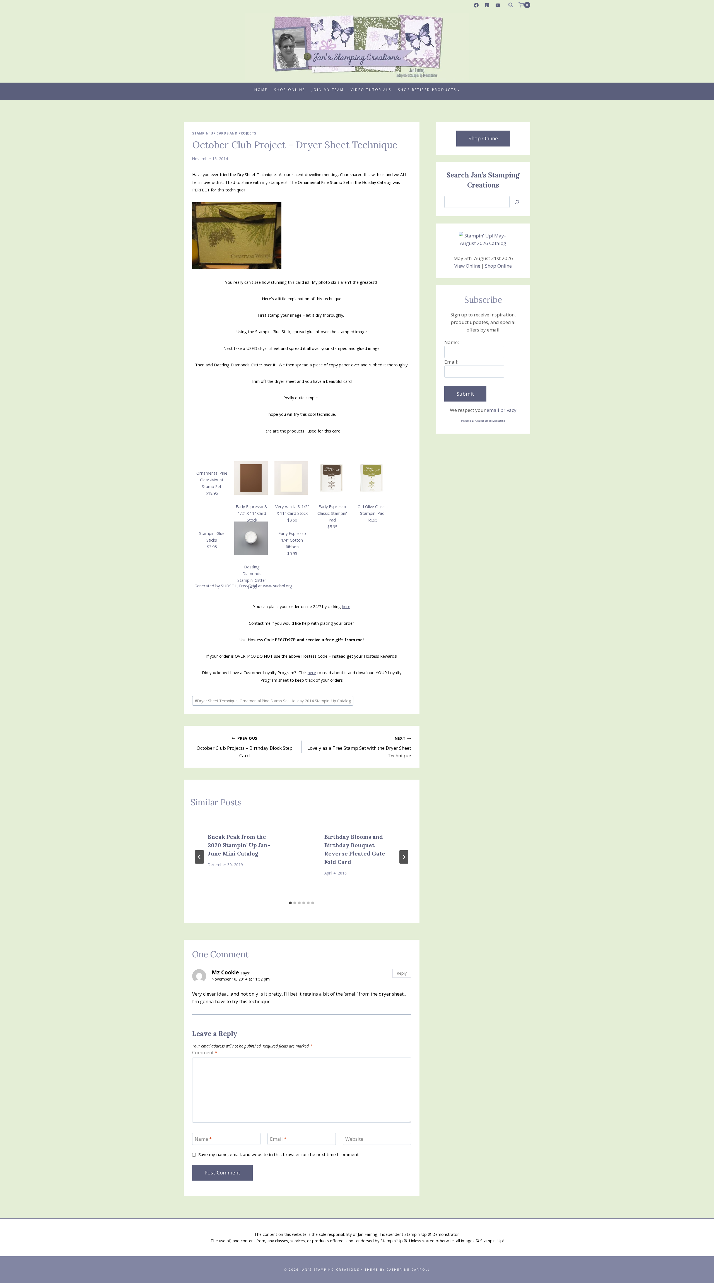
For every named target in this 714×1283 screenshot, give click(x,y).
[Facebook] (476, 5)
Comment (204, 1052)
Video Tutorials (371, 89)
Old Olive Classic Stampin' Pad (372, 513)
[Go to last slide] (199, 857)
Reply (402, 973)
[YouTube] (498, 5)
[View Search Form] (511, 5)
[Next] (403, 857)
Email (278, 1139)
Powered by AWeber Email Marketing (483, 420)
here (346, 606)
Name (203, 1139)
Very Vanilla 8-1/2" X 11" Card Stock (292, 513)
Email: (451, 362)
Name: (451, 342)
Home (260, 89)
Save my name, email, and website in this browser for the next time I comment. (279, 1154)
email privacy (502, 410)
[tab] (290, 903)
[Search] (517, 202)
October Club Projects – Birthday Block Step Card (245, 747)
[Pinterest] (487, 5)
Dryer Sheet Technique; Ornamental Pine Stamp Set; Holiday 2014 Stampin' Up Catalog (273, 700)
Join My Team (328, 89)
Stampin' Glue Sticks (212, 539)
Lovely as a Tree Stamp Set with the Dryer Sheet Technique (359, 747)
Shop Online (289, 89)
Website (354, 1139)
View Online (467, 266)
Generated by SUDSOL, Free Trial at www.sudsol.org (243, 585)
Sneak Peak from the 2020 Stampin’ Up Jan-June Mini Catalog (239, 845)
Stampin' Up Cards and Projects (224, 133)
